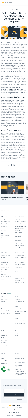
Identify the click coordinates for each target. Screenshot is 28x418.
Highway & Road (5, 267)
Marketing (17, 313)
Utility (2, 279)
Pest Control (4, 340)
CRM (16, 304)
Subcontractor (18, 267)
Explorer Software (5, 133)
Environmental (4, 262)
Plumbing (3, 342)
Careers (3, 358)
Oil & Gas (3, 274)
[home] (7, 3)
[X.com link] (11, 413)
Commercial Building (6, 255)
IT (15, 276)
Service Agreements (20, 323)
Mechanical (4, 337)
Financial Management (20, 226)
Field (16, 330)
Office (16, 335)
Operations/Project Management (19, 279)
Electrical (3, 257)
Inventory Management (20, 311)
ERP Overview (4, 216)
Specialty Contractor (20, 264)
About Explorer (5, 356)
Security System (5, 345)
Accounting (17, 299)
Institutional (4, 269)
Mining (3, 272)
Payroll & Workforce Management (20, 235)
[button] (25, 2)
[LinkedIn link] (9, 413)
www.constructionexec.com (8, 126)
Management (18, 333)
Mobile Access (18, 232)
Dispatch (17, 306)
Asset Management (19, 301)
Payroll (16, 318)
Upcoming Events (5, 238)
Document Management (20, 221)
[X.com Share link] (14, 165)
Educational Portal (19, 358)
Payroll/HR (17, 285)
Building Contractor (19, 255)
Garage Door (4, 335)
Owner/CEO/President (20, 282)
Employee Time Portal (14, 89)
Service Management (20, 247)
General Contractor (19, 260)
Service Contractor (19, 262)
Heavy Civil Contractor (20, 257)
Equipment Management (21, 224)
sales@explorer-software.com (19, 366)
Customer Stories (5, 235)
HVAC (2, 330)
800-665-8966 (18, 369)
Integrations (4, 226)
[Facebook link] (14, 413)
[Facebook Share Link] (18, 165)
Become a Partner (5, 224)
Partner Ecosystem (5, 221)
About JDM (4, 360)
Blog (2, 233)
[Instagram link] (16, 413)
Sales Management (19, 245)
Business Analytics (19, 216)
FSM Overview (4, 299)
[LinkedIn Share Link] (11, 165)
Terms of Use (18, 415)
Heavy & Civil (4, 264)
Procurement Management (18, 239)
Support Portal (18, 356)
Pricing (3, 219)
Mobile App (17, 316)
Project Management (20, 243)
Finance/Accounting (19, 274)
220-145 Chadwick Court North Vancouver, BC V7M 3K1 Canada (20, 373)
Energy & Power (5, 260)
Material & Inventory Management (19, 229)
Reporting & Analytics (20, 320)
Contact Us (4, 363)
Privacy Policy (10, 415)
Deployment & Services (20, 219)
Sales (16, 337)
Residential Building (6, 276)
